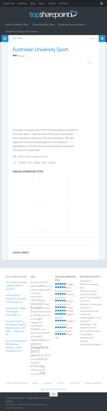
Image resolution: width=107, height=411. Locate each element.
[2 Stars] (16, 55)
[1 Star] (14, 55)
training (33, 370)
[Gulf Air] (26, 189)
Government (37, 311)
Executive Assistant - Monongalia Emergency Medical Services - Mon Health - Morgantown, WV (16, 328)
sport (44, 163)
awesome (34, 286)
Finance (46, 308)
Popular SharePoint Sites (16, 24)
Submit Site (8, 3)
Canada (33, 289)
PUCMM (70, 311)
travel (39, 370)
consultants (36, 296)
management (36, 322)
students (52, 163)
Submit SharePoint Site (16, 383)
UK (43, 369)
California (49, 286)
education (36, 304)
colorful (47, 290)
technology (37, 366)
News (41, 3)
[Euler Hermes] (81, 189)
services (36, 344)
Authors (60, 383)
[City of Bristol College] (26, 218)
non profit (45, 332)
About (35, 383)
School (47, 340)
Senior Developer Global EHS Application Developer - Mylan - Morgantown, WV (16, 346)
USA (41, 373)
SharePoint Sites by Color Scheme (21, 31)
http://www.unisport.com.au (33, 156)
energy (46, 304)
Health (37, 315)
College (40, 290)
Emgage (69, 284)
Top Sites (17, 38)
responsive (37, 340)
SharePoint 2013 (40, 355)
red (31, 336)
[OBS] (53, 189)
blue (29, 163)
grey (32, 315)
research (37, 336)
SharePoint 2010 (39, 349)
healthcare (46, 315)
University (34, 374)
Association (35, 282)
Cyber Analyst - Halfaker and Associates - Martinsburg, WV (16, 311)
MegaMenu (35, 329)
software (33, 359)
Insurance (33, 319)
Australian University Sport (40, 49)
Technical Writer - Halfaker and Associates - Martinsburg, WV (16, 298)
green (48, 311)
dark (44, 300)
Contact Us (74, 383)
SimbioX (69, 307)
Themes (51, 3)
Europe (36, 307)
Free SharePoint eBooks (90, 344)
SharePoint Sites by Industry (71, 24)
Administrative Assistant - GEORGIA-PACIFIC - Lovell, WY (16, 285)
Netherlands (35, 333)
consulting (36, 300)
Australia (22, 163)
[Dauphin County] (81, 218)
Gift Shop (63, 3)
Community (35, 293)
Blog (33, 3)
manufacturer (36, 325)
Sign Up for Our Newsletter (53, 389)
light (39, 318)
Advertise (22, 3)
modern (43, 329)
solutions (42, 359)
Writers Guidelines (93, 383)
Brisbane (37, 163)
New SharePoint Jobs (16, 277)
